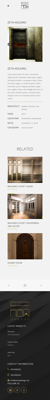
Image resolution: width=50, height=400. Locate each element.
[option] (25, 44)
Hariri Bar (11, 352)
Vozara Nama (13, 342)
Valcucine (11, 331)
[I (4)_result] (25, 44)
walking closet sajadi (20, 186)
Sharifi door (15, 262)
